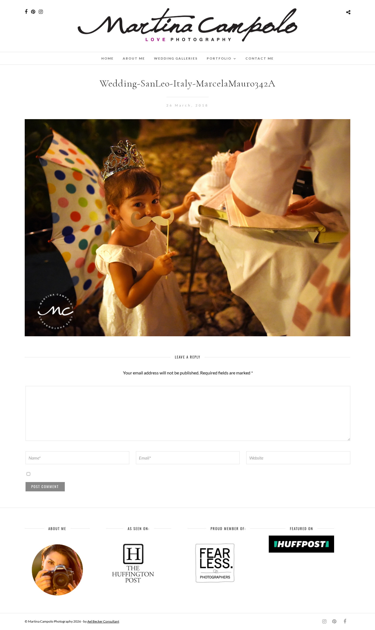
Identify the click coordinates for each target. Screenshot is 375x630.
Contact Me (259, 58)
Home (107, 58)
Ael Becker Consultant (103, 621)
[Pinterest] (33, 11)
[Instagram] (41, 11)
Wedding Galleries (176, 58)
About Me (134, 58)
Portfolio (219, 58)
